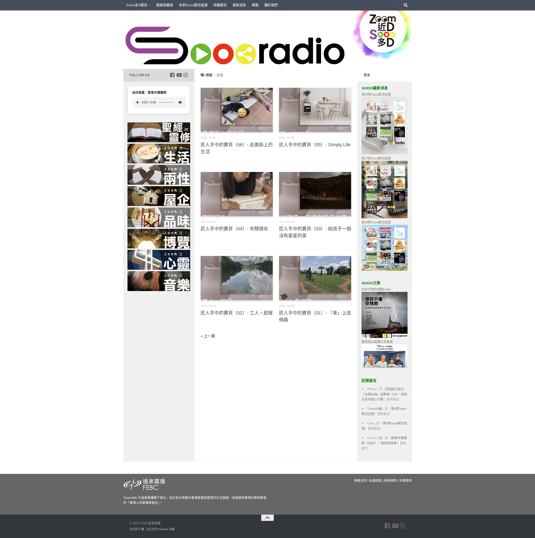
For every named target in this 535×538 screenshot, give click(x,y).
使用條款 (390, 480)
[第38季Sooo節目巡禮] (385, 153)
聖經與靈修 (164, 5)
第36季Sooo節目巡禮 (376, 222)
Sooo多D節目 (136, 5)
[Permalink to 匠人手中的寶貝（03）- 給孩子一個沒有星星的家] (315, 194)
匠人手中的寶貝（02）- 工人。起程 (237, 312)
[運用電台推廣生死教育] (385, 367)
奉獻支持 (360, 480)
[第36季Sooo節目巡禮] (385, 269)
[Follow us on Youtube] (178, 75)
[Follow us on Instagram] (185, 75)
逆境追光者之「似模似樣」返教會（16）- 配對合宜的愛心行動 (385, 394)
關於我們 (271, 5)
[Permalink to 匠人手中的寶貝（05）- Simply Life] (315, 110)
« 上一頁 (208, 336)
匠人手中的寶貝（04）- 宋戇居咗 (234, 228)
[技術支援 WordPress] (142, 529)
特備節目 (220, 5)
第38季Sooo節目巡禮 (376, 94)
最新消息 (239, 5)
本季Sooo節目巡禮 (193, 5)
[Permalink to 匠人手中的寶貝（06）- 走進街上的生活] (237, 110)
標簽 (255, 5)
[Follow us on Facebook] (172, 75)
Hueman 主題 (166, 529)
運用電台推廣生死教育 (377, 341)
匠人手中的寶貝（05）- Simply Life (314, 144)
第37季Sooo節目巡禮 (376, 158)
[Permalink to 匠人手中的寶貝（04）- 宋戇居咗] (237, 194)
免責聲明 (405, 480)
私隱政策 (375, 480)
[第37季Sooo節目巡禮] (385, 217)
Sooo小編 (375, 408)
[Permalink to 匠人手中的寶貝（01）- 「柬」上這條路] (315, 278)
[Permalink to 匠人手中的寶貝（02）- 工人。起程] (237, 278)
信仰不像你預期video (376, 289)
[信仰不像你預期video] (385, 336)
